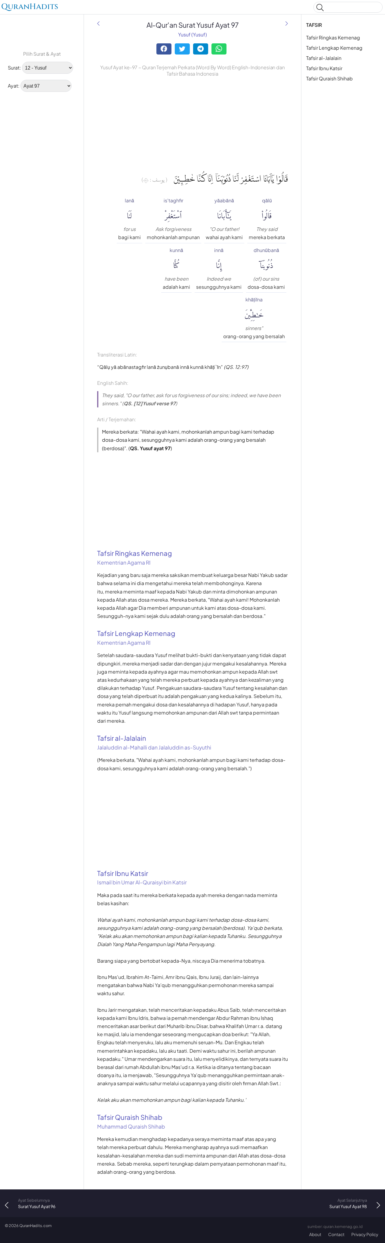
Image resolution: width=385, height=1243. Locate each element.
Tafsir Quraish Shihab (329, 78)
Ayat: (14, 86)
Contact (336, 1234)
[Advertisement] (42, 188)
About (315, 1234)
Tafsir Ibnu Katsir (324, 68)
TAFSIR (314, 25)
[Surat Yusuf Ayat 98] (286, 23)
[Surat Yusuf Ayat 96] (98, 23)
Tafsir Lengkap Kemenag (334, 48)
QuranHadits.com (35, 1225)
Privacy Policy (364, 1234)
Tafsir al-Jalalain (323, 58)
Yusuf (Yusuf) (192, 34)
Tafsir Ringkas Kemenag (333, 37)
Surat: (14, 67)
